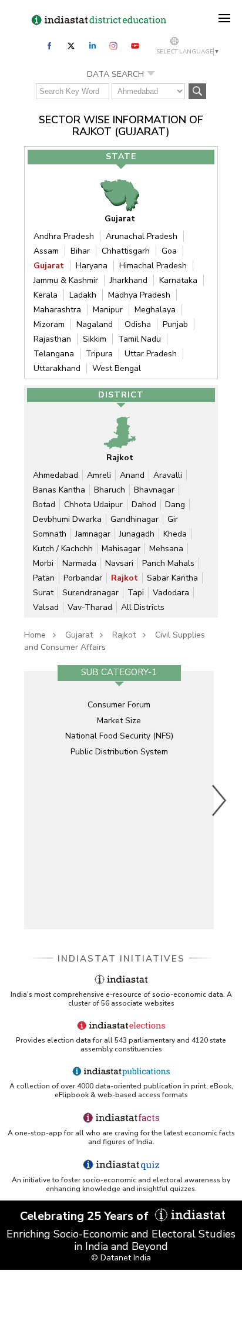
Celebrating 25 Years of (86, 1216)
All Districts (142, 607)
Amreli (99, 475)
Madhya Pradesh (139, 295)
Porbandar (82, 578)
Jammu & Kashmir (65, 280)
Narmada (79, 563)
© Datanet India (121, 1257)
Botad (44, 504)
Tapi (135, 592)
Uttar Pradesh (151, 353)
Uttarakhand (56, 368)
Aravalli (167, 475)
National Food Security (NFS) (119, 735)
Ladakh (82, 295)
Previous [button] (18, 800)
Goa (169, 251)
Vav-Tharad (90, 607)
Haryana (91, 265)
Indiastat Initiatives (121, 959)
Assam (46, 251)
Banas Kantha (59, 489)
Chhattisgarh (126, 251)
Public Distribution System (119, 751)
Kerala (45, 295)
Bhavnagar (154, 489)
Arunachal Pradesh (141, 236)
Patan (44, 578)
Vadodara (171, 592)
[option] (119, 800)
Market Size (119, 720)
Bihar (80, 251)
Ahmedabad (55, 475)
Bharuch (109, 489)
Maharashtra (57, 309)
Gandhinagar (134, 519)
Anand (132, 475)
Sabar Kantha (172, 578)
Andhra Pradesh (63, 236)
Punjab (175, 324)
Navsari (119, 563)
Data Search (115, 74)
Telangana (53, 353)
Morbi (43, 563)
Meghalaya (155, 309)
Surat (43, 592)
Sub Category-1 (119, 672)
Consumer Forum (119, 704)
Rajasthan (52, 339)
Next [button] (219, 800)
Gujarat (48, 265)
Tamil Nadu (139, 339)
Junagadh (136, 533)
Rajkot (124, 578)
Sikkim (94, 339)
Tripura (99, 353)
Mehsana (166, 548)
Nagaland (94, 324)
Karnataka (178, 280)
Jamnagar (92, 533)
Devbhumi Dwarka (67, 519)
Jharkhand (128, 280)
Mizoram (49, 324)
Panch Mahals (168, 563)
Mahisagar (121, 548)
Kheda (175, 533)
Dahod (144, 504)
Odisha (138, 324)
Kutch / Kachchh (63, 548)
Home (35, 634)
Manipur (108, 309)
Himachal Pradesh (153, 265)
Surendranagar (90, 592)
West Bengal (116, 368)
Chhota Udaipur (93, 504)
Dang (175, 504)
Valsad (46, 607)
